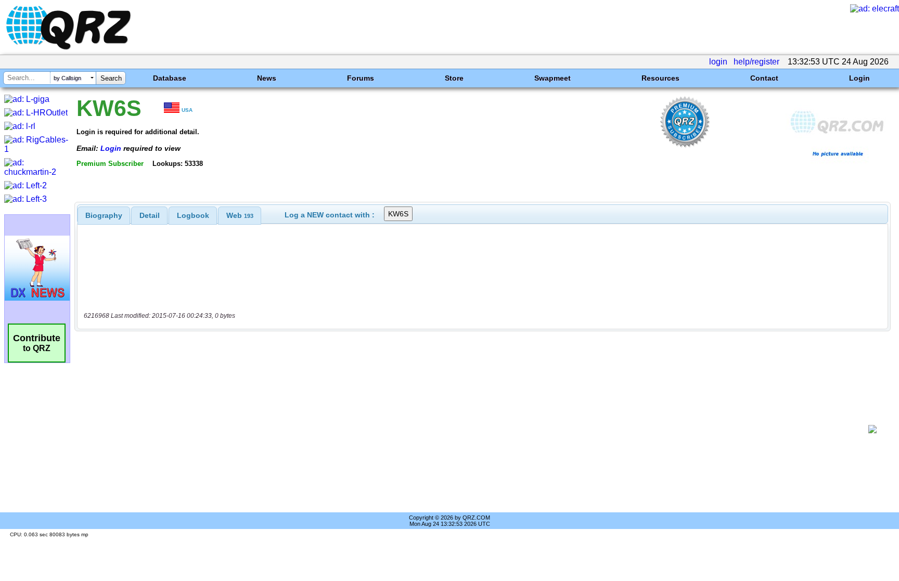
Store (454, 78)
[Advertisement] (473, 429)
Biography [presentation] (103, 215)
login (718, 61)
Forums (360, 78)
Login (859, 78)
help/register (756, 61)
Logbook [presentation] (193, 215)
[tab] (104, 215)
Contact (764, 78)
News (266, 78)
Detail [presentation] (149, 215)
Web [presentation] (239, 215)
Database (169, 78)
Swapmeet (552, 78)
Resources (660, 78)
